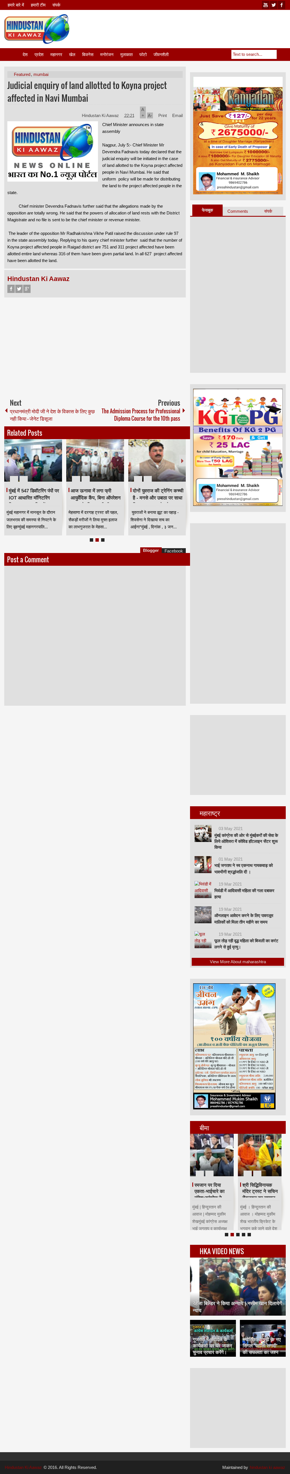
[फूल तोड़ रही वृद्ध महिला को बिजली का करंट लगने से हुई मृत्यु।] (203, 939)
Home (13, 54)
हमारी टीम (38, 5)
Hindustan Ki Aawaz (101, 115)
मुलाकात (126, 54)
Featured (22, 74)
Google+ (27, 289)
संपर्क (56, 5)
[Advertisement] (183, 28)
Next (182, 460)
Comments (237, 211)
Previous (7, 460)
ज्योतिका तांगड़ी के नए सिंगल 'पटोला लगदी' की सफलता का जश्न (262, 1346)
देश (25, 54)
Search (281, 54)
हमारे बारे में (16, 5)
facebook (281, 5)
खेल (72, 54)
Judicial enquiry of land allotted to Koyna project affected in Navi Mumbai (87, 91)
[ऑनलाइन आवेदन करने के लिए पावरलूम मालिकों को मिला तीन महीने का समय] (203, 914)
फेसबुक (207, 210)
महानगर (56, 54)
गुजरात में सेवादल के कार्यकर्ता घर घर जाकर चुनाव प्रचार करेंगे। (212, 1346)
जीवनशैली (161, 54)
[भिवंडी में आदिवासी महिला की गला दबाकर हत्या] (203, 889)
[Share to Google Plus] (55, 465)
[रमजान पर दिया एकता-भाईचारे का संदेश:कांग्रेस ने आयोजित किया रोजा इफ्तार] (212, 1155)
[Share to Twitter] (48, 465)
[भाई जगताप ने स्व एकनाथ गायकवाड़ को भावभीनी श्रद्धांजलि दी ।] (203, 864)
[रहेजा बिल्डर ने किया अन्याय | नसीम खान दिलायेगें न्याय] (238, 1287)
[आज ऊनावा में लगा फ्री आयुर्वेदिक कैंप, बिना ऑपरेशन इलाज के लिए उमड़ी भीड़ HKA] (95, 460)
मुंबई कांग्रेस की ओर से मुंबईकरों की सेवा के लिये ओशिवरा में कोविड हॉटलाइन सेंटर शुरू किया (246, 841)
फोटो (143, 54)
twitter (273, 5)
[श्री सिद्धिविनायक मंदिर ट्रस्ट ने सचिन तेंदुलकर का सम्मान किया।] (260, 1155)
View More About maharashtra (238, 961)
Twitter (19, 289)
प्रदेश (39, 54)
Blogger (151, 550)
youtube (265, 5)
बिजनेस (87, 54)
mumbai (40, 74)
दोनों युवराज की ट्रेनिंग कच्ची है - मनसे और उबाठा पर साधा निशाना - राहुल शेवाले (158, 497)
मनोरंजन (107, 54)
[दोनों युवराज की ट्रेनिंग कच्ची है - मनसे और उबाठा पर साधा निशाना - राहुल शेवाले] (157, 460)
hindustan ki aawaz (267, 1467)
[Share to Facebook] (40, 465)
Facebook (11, 289)
